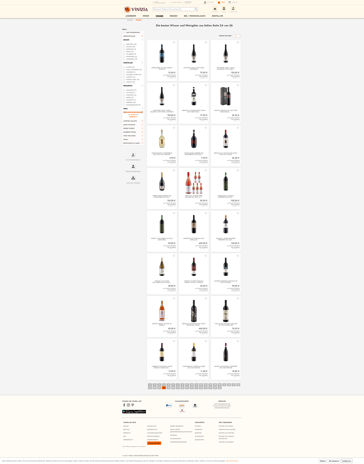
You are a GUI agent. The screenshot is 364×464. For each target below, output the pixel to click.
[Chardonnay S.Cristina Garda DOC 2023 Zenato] (194, 352)
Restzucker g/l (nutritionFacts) (133, 143)
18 (229, 385)
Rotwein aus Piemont (226, 442)
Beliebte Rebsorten (176, 426)
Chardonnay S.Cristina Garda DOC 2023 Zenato (193, 367)
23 (159, 388)
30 (192, 388)
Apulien (130, 47)
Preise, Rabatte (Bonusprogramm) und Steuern (181, 431)
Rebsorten (127, 86)
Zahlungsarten (175, 439)
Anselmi (130, 82)
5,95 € (133, 114)
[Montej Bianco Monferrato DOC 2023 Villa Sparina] (162, 138)
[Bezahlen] (182, 408)
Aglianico (131, 90)
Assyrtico (131, 100)
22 (155, 388)
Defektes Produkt (153, 436)
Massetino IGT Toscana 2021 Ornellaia (193, 239)
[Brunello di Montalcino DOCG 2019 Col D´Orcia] (226, 138)
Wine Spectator (129, 136)
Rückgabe (173, 435)
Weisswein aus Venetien (227, 429)
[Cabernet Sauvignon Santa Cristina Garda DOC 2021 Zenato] (162, 352)
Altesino (130, 77)
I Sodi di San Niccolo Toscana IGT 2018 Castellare (225, 324)
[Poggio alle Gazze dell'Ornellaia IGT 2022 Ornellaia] (162, 266)
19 (234, 385)
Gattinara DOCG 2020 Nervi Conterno (194, 68)
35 (215, 388)
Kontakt (126, 426)
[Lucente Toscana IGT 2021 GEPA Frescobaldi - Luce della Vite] (226, 96)
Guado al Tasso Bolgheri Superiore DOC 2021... (225, 239)
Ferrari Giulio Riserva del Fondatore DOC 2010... (162, 196)
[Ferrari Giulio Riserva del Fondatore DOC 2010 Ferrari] (162, 181)
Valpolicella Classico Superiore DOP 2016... (225, 196)
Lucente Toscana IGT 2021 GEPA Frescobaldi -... (225, 111)
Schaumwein (199, 436)
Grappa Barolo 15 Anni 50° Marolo (162, 324)
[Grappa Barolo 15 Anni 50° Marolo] (162, 309)
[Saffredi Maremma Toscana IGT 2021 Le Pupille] (226, 266)
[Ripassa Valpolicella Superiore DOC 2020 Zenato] (226, 352)
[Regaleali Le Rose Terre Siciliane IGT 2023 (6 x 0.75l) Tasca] (194, 181)
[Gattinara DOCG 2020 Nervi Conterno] (194, 53)
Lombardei (131, 59)
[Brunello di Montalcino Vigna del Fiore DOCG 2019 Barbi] (194, 96)
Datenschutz (151, 426)
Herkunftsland (129, 36)
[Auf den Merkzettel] (174, 43)
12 (201, 385)
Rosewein (198, 433)
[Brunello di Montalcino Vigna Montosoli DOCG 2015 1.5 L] (194, 309)
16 (220, 385)
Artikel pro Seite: (225, 36)
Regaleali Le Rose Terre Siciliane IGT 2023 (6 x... (194, 196)
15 (215, 385)
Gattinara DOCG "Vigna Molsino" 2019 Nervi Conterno (162, 111)
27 (178, 388)
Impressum (126, 433)
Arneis (130, 97)
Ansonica (131, 95)
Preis (125, 109)
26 (173, 388)
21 (150, 388)
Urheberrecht (128, 440)
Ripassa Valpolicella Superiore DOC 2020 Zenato (225, 367)
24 (164, 388)
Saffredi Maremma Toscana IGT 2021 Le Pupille (225, 281)
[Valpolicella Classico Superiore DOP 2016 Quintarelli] (226, 181)
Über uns (126, 429)
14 (210, 385)
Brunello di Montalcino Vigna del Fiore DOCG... (194, 111)
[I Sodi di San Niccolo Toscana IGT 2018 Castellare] (226, 309)
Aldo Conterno (134, 70)
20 (238, 385)
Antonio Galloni (130, 121)
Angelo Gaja (132, 79)
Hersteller (128, 63)
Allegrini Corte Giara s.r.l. (134, 74)
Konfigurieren (346, 461)
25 (169, 388)
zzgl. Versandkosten (171, 76)
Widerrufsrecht (152, 440)
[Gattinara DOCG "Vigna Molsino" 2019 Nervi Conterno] (162, 96)
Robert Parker (128, 128)
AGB (124, 436)
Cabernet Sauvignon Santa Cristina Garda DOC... (162, 367)
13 (206, 385)
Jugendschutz (152, 429)
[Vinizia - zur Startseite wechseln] (136, 9)
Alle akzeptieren (334, 461)
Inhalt (125, 139)
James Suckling (129, 125)
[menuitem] (209, 2)
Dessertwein (199, 440)
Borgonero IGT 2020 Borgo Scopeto (162, 68)
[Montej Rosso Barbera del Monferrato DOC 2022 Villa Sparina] (194, 138)
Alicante (130, 92)
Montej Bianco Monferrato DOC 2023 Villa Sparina (162, 153)
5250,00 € (133, 117)
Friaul (130, 52)
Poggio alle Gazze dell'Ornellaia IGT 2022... (162, 281)
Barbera (131, 102)
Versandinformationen (178, 442)
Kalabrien (131, 54)
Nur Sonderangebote (134, 32)
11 (196, 385)
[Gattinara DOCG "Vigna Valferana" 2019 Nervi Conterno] (226, 53)
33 (206, 388)
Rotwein (198, 426)
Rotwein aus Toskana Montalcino (226, 437)
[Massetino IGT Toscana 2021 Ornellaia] (194, 224)
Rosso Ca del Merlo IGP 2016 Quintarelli (162, 239)
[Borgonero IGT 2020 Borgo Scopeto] (162, 53)
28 (183, 388)
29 (187, 388)
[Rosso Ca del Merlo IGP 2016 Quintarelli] (162, 224)
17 (224, 385)
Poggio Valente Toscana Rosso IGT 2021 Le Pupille (193, 281)
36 (220, 388)
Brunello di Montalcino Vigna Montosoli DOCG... (194, 324)
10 (192, 385)
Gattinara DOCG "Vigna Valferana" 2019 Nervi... (226, 68)
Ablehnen (323, 461)
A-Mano (130, 67)
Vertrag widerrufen (154, 443)
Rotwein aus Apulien (226, 426)
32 (201, 388)
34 (210, 388)
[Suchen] (196, 9)
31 (196, 388)
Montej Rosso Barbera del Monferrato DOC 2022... (194, 153)
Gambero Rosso (129, 132)
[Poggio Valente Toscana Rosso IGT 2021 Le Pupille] (194, 266)
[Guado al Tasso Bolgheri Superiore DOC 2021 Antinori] (226, 224)
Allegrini (130, 72)
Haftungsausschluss (154, 433)
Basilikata (131, 49)
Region (126, 40)
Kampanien (131, 56)
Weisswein (198, 429)
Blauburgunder (133, 105)
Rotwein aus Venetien (226, 433)
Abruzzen (131, 44)
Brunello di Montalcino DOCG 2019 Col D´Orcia (225, 153)
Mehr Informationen (232, 461)
